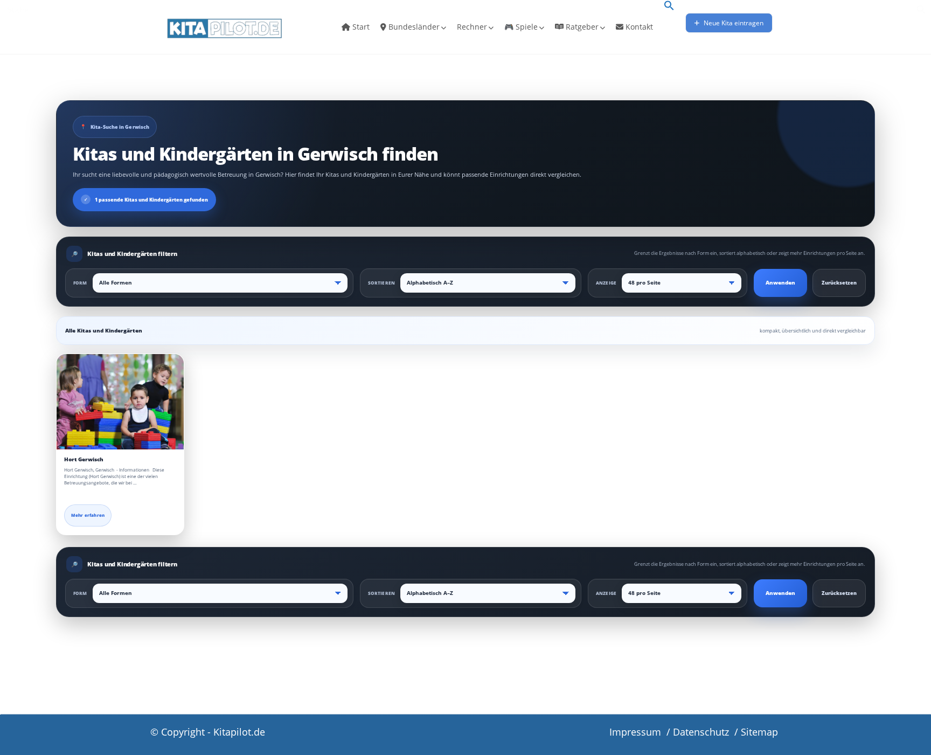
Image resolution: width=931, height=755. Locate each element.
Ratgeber (581, 27)
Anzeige (606, 283)
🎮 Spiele (521, 27)
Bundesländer (413, 27)
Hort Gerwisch (83, 459)
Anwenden (780, 282)
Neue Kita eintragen (732, 22)
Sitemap (759, 731)
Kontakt (638, 27)
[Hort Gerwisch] (120, 401)
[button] (669, 6)
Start (360, 27)
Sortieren (381, 283)
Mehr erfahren (88, 515)
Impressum (635, 731)
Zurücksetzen (839, 282)
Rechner (472, 27)
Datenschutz (701, 731)
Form (80, 283)
